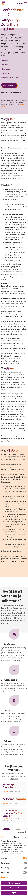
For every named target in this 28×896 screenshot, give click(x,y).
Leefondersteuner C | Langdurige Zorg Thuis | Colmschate (14, 813)
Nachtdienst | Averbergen (14, 798)
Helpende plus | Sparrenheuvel (10, 786)
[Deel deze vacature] (21, 92)
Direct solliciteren (9, 85)
